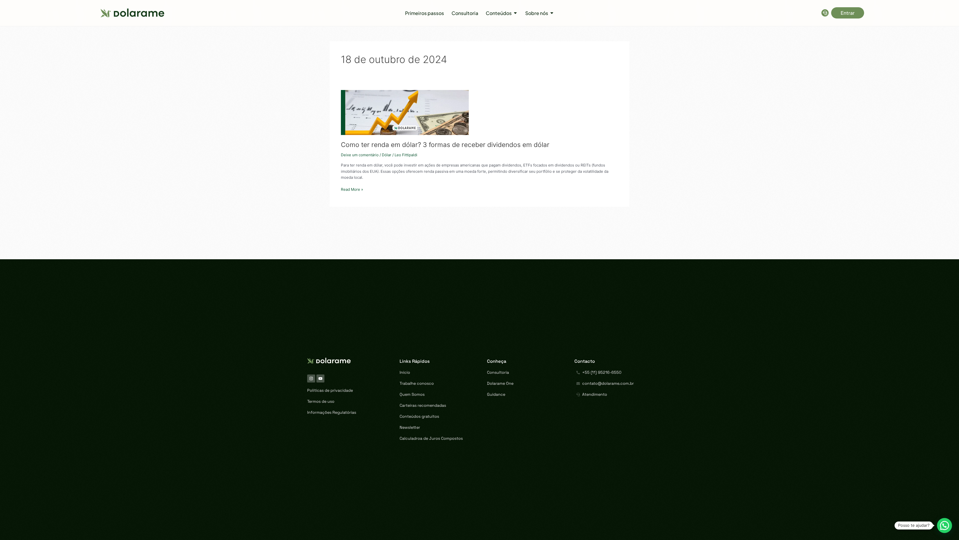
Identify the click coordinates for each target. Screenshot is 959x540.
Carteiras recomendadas (423, 405)
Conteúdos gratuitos (419, 416)
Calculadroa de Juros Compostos (431, 438)
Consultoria (498, 372)
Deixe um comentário (360, 154)
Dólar (386, 154)
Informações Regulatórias (331, 412)
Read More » (352, 189)
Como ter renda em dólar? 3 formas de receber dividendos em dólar (445, 144)
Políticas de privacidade (330, 390)
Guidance (496, 394)
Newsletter (410, 427)
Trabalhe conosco (417, 383)
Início (405, 372)
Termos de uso (320, 401)
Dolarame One (500, 383)
